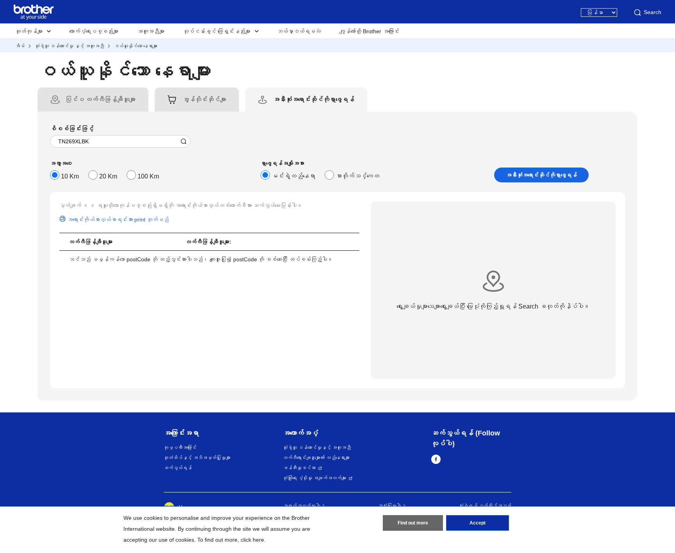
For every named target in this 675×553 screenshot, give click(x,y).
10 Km (70, 176)
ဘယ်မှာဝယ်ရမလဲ (299, 31)
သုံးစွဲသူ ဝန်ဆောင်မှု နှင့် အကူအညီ (69, 46)
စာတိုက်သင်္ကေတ (357, 176)
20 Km (108, 176)
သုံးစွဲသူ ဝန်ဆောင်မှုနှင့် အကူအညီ (317, 447)
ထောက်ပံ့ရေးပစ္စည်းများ (93, 31)
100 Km (148, 176)
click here (252, 540)
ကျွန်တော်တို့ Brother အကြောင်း (369, 31)
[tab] (100, 99)
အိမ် (20, 46)
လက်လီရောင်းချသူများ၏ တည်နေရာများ (316, 457)
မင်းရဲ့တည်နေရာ (293, 176)
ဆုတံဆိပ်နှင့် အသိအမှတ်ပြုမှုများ (197, 457)
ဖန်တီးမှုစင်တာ (299, 468)
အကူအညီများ (150, 31)
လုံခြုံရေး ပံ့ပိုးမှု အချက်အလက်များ (314, 478)
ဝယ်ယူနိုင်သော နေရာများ (135, 46)
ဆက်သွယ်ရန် (178, 468)
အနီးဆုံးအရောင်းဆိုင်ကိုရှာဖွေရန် (541, 175)
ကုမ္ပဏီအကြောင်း (180, 447)
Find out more (413, 523)
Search (652, 12)
